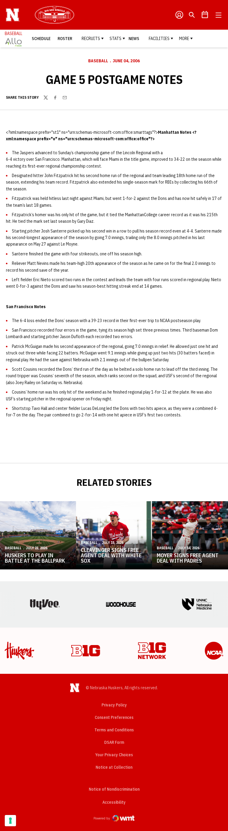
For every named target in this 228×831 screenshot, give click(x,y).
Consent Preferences (114, 717)
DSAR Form (114, 742)
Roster (65, 38)
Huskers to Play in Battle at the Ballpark (35, 558)
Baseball (98, 60)
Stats (115, 38)
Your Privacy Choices (114, 754)
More (184, 38)
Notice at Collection (114, 767)
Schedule (41, 38)
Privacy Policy (114, 705)
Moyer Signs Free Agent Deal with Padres (187, 558)
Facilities (159, 38)
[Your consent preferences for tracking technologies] (10, 820)
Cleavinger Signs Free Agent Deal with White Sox (111, 555)
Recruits (91, 38)
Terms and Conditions (114, 730)
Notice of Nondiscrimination (114, 789)
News (134, 38)
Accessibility (114, 802)
